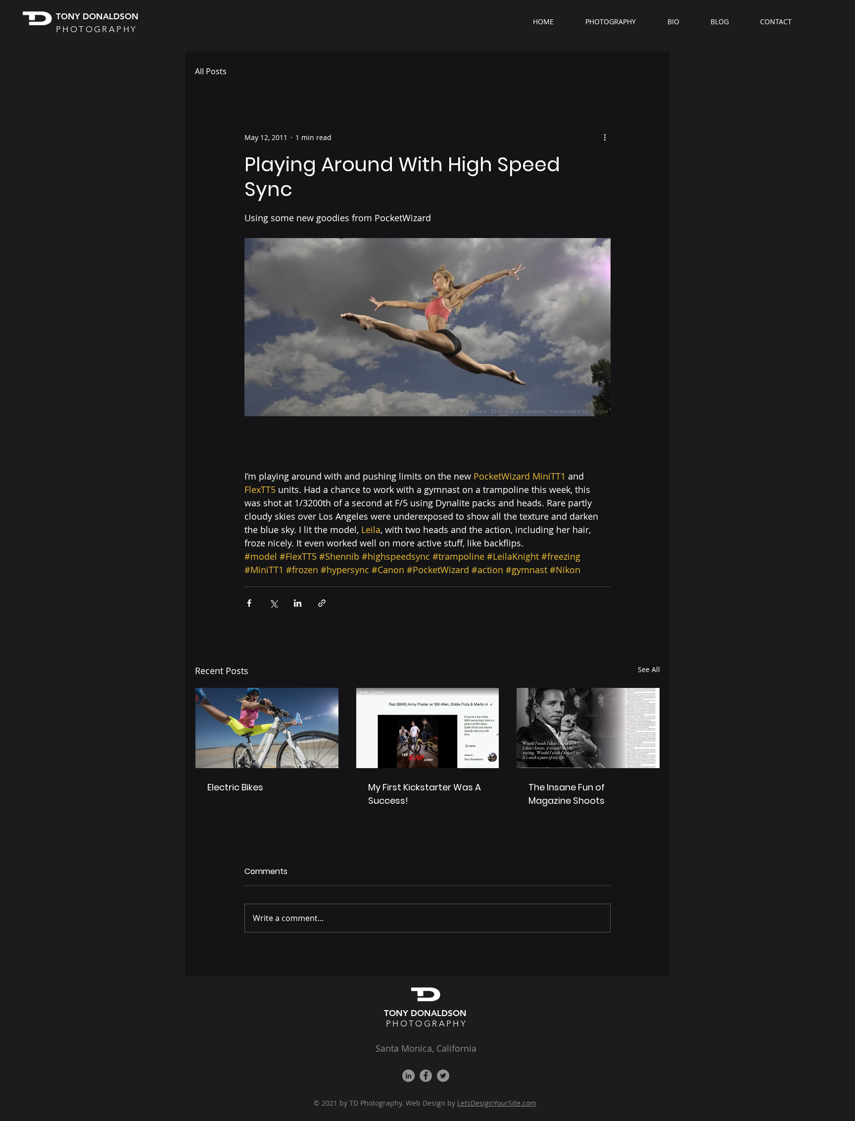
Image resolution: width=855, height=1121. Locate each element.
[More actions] (605, 137)
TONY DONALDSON (426, 1013)
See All (649, 669)
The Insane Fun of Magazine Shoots (566, 794)
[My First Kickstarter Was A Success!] (427, 728)
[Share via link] (322, 603)
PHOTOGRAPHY (426, 1023)
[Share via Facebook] (249, 603)
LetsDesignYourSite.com (496, 1103)
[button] (619, 21)
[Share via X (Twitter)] (273, 603)
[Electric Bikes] (266, 728)
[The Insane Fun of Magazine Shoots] (588, 728)
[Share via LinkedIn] (297, 603)
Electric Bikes (235, 787)
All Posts (211, 71)
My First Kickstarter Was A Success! (424, 794)
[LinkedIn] (408, 1076)
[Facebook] (426, 1076)
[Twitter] (443, 1076)
